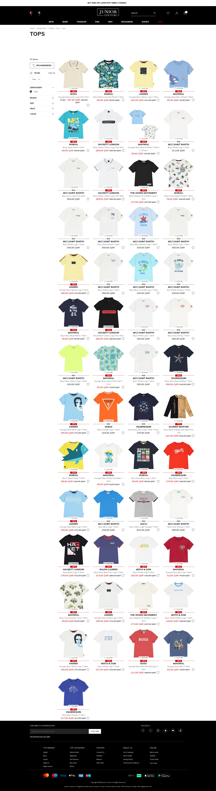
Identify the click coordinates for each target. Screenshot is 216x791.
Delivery (99, 756)
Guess (45, 759)
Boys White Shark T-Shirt (109, 244)
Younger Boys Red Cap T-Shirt (179, 572)
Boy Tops (73, 763)
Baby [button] (65, 21)
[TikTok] (180, 730)
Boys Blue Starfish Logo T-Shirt (143, 244)
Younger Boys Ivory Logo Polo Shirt (73, 97)
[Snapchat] (165, 730)
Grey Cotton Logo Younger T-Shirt (143, 527)
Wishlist (152, 756)
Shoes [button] (145, 21)
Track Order (154, 759)
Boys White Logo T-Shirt (178, 147)
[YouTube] (173, 730)
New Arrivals (74, 752)
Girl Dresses (74, 759)
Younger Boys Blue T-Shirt (178, 666)
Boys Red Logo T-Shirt (178, 478)
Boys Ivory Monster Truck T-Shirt (74, 618)
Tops (64, 28)
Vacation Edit (41, 28)
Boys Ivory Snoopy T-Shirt (178, 527)
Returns (99, 759)
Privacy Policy (128, 759)
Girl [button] (97, 21)
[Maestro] (55, 775)
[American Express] (81, 775)
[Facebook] (143, 730)
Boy (58, 28)
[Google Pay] (131, 775)
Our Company (128, 752)
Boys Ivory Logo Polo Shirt (73, 196)
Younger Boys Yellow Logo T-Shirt (143, 97)
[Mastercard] (46, 775)
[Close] (214, 1)
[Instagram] (158, 730)
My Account (154, 752)
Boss (45, 756)
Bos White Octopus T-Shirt (178, 290)
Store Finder (127, 756)
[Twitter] (150, 730)
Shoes (72, 766)
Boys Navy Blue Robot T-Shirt (73, 335)
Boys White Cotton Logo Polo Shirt (108, 147)
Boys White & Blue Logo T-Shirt (178, 618)
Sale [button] (160, 21)
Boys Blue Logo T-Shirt (108, 527)
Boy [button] (110, 21)
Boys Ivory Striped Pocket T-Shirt (178, 196)
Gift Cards (100, 763)
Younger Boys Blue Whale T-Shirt (178, 97)
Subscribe (95, 731)
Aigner (45, 752)
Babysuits (73, 756)
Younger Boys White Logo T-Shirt (108, 618)
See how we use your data (40, 736)
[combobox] (143, 13)
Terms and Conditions (131, 763)
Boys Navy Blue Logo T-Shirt (143, 478)
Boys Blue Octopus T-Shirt (73, 715)
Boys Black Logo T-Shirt (73, 572)
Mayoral (46, 763)
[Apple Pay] (72, 775)
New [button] (51, 21)
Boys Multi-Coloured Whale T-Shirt (108, 97)
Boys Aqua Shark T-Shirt (73, 147)
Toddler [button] (81, 21)
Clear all (51, 73)
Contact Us (100, 752)
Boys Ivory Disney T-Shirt (179, 335)
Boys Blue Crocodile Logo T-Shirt (143, 290)
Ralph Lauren (47, 766)
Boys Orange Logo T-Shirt (108, 429)
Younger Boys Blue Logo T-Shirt (73, 429)
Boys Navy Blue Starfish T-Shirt (178, 381)
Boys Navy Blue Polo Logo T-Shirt (108, 572)
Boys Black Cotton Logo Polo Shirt (109, 335)
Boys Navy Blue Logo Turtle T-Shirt (143, 429)
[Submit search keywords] (154, 13)
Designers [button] (127, 21)
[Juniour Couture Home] (108, 12)
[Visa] (63, 775)
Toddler (51, 28)
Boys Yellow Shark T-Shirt (73, 478)
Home (32, 28)
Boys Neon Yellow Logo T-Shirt (73, 381)
